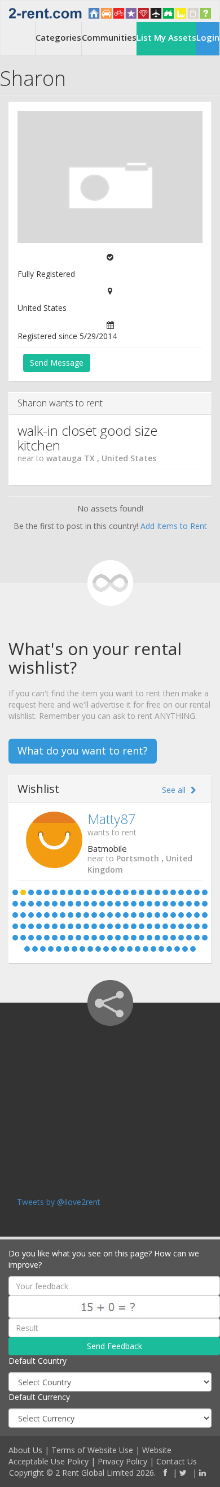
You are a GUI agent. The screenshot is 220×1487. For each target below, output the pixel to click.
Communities (109, 37)
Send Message (56, 362)
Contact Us (176, 1461)
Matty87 (111, 818)
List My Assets (166, 37)
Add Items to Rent (173, 526)
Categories (58, 37)
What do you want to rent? (82, 750)
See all (175, 789)
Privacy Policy (122, 1461)
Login (207, 37)
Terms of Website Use (92, 1450)
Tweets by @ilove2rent (58, 1201)
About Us (25, 1450)
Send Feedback (114, 1346)
